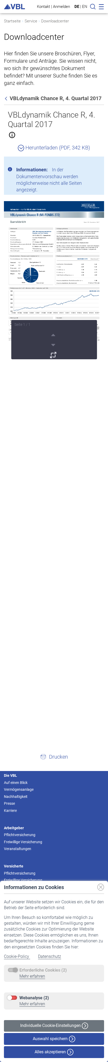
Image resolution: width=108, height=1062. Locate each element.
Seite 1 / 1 (22, 324)
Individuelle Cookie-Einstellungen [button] (51, 1025)
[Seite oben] (54, 334)
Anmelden (61, 6)
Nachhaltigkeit (16, 796)
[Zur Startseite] (14, 6)
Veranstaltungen (17, 849)
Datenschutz (49, 956)
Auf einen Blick (16, 782)
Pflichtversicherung (19, 835)
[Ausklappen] (54, 354)
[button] (54, 756)
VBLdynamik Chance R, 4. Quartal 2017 (51, 119)
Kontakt (43, 6)
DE (76, 6)
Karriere (10, 810)
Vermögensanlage (19, 789)
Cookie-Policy (17, 956)
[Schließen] (86, 162)
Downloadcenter (55, 21)
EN (84, 6)
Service (31, 21)
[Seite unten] (54, 344)
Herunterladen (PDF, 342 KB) (57, 147)
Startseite (12, 21)
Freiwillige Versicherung (23, 842)
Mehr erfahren (32, 976)
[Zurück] (6, 98)
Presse (9, 803)
